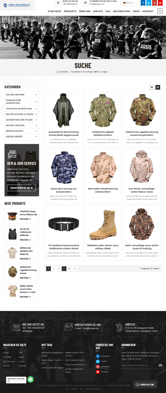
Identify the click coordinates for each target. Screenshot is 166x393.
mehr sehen (24, 219)
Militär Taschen (15, 125)
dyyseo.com (100, 385)
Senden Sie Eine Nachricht (147, 385)
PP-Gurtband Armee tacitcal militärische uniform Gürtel (64, 247)
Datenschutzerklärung (93, 389)
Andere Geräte (14, 136)
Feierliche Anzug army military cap (28, 213)
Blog (67, 389)
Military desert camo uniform (74, 354)
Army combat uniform (75, 364)
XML (81, 389)
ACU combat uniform (75, 360)
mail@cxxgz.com (97, 4)
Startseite (54, 11)
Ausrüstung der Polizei (19, 120)
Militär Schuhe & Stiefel (19, 114)
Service (98, 11)
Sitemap (74, 389)
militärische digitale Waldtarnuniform (103, 134)
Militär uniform (15, 94)
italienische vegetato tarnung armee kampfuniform (142, 134)
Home (6, 352)
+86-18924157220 (70, 4)
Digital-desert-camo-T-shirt (53, 362)
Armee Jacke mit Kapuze (53, 367)
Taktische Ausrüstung (19, 108)
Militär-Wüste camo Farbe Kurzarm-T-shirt (27, 289)
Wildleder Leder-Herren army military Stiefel (103, 247)
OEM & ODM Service (21, 163)
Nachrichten (121, 11)
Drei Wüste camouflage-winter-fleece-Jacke (142, 190)
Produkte (70, 11)
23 (69, 268)
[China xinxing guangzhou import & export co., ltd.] (16, 5)
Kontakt (148, 11)
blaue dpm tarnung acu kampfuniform (64, 190)
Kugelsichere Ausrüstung (13, 102)
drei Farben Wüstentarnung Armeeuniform (103, 190)
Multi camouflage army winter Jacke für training (141, 247)
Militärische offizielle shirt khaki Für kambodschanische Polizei (28, 251)
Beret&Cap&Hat (14, 131)
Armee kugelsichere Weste (74, 371)
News (21, 357)
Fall (107, 11)
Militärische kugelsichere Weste (52, 354)
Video (136, 11)
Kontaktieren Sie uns (20, 187)
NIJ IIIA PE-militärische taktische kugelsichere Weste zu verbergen (26, 232)
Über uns (85, 11)
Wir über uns (9, 361)
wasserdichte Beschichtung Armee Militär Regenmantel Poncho (64, 134)
